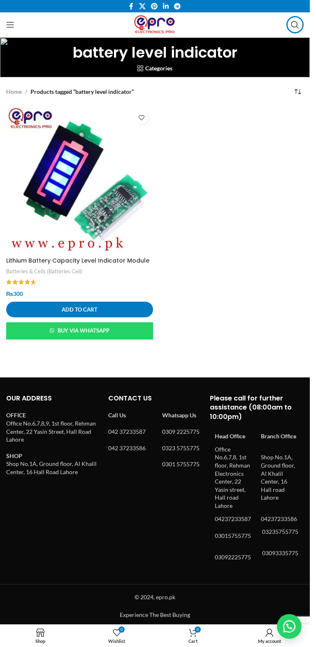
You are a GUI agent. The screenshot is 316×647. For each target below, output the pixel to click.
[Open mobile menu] (10, 24)
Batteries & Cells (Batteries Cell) (44, 271)
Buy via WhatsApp (83, 330)
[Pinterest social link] (154, 6)
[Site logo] (154, 24)
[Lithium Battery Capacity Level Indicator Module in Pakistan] (79, 179)
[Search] (295, 24)
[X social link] (142, 6)
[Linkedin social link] (166, 6)
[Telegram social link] (178, 6)
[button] (79, 309)
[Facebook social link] (131, 6)
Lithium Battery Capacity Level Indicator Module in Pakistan (77, 264)
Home (14, 91)
